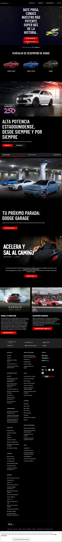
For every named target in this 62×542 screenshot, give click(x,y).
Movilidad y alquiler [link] (11, 511)
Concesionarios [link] (10, 461)
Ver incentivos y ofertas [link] (29, 376)
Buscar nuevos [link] (10, 456)
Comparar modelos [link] (11, 433)
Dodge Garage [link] (27, 361)
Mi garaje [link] (26, 415)
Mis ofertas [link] (26, 406)
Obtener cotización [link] (28, 385)
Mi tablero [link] (26, 403)
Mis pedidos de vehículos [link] (30, 417)
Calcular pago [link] (27, 381)
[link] (5, 3)
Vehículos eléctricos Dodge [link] (28, 367)
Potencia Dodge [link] (27, 364)
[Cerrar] (59, 533)
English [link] (44, 345)
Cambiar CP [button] (37, 47)
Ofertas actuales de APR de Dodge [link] (30, 392)
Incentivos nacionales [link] (29, 378)
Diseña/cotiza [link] (10, 430)
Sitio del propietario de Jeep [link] (12, 502)
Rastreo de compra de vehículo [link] (12, 506)
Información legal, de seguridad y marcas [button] (29, 453)
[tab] (13, 155)
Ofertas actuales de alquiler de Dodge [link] (28, 388)
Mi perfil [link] (26, 419)
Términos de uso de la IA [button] (30, 458)
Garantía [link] (9, 376)
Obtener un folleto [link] (11, 439)
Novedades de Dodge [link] (12, 448)
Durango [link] (9, 355)
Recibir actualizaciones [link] (12, 442)
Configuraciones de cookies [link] (28, 435)
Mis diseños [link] (27, 408)
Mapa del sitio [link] (46, 342)
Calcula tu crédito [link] (28, 395)
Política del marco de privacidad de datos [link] (29, 438)
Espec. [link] (8, 435)
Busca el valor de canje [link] (29, 383)
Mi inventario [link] (27, 410)
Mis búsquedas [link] (27, 413)
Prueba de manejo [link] (11, 465)
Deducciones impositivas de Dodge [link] (13, 445)
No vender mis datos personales (21, 539)
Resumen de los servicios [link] (13, 478)
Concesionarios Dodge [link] (12, 463)
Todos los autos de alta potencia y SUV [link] (12, 367)
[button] (32, 3)
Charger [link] (9, 357)
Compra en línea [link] (11, 458)
